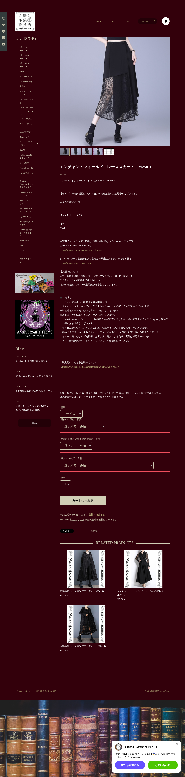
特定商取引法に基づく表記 (46, 691)
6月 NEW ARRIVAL (24, 64)
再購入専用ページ (26, 260)
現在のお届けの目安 (71, 419)
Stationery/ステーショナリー (26, 209)
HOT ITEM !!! (26, 77)
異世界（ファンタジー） (26, 93)
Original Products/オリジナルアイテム (26, 184)
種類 (63, 407)
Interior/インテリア (26, 202)
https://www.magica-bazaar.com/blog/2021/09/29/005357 (90, 367)
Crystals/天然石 (26, 217)
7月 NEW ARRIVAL (25, 57)
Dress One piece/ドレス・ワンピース (26, 111)
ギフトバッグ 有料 (71, 458)
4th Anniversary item (26, 252)
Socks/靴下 (24, 163)
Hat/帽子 (23, 150)
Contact (126, 21)
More (34, 423)
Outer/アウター (26, 132)
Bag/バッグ (24, 137)
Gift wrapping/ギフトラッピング (26, 233)
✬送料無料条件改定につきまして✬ (33, 391)
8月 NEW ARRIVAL (24, 48)
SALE (22, 72)
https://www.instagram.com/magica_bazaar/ (81, 250)
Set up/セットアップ (26, 101)
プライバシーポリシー (23, 691)
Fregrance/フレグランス (26, 193)
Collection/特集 (26, 82)
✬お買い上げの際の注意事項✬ (31, 361)
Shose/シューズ (26, 168)
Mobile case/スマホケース (26, 156)
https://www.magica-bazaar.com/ (75, 263)
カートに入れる (83, 500)
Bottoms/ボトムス (26, 125)
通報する (94, 531)
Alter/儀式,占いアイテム (26, 223)
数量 (63, 478)
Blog (112, 21)
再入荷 (22, 86)
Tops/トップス (26, 119)
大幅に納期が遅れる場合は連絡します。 (82, 439)
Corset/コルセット (26, 174)
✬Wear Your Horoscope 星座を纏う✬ (34, 376)
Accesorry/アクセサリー (26, 143)
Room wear (24, 241)
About (99, 21)
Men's (22, 246)
